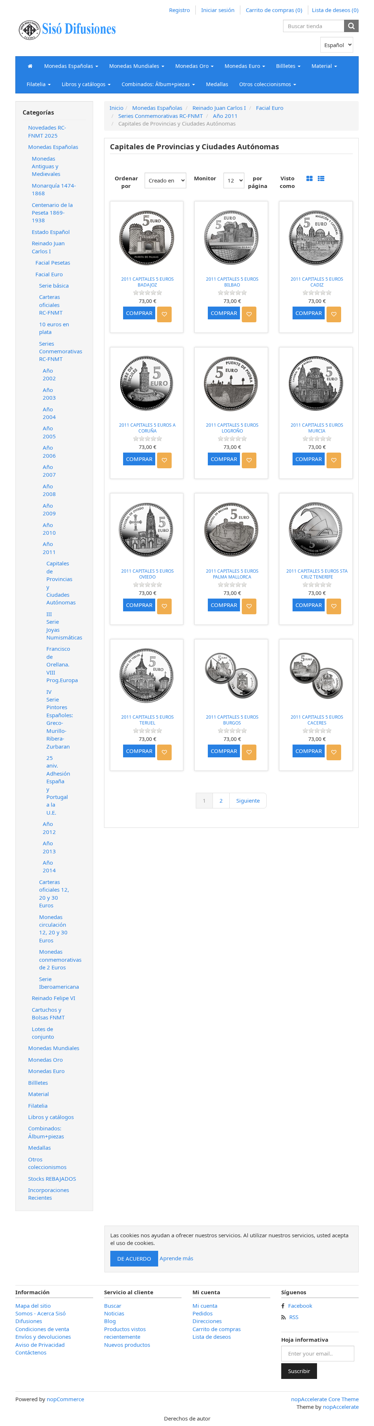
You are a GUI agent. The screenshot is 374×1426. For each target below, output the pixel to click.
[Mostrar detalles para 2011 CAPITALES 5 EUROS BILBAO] (231, 238)
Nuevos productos (127, 1344)
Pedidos (202, 1313)
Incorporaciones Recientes (48, 1193)
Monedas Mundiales (53, 1048)
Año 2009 (49, 509)
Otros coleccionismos (47, 1163)
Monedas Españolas (53, 146)
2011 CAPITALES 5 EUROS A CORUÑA (147, 428)
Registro (179, 10)
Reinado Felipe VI (53, 998)
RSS (293, 1317)
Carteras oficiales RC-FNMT (50, 304)
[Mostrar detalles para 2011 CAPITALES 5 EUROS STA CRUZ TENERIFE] (316, 530)
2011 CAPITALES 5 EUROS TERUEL (147, 720)
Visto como (287, 181)
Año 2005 (49, 431)
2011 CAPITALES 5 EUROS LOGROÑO (232, 428)
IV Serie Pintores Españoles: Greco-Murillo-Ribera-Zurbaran (57, 719)
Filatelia (37, 1105)
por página (257, 181)
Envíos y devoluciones (43, 1336)
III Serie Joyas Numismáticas (57, 625)
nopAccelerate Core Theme (325, 1399)
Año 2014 (49, 866)
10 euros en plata (54, 327)
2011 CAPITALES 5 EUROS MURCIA (317, 428)
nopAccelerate (341, 1406)
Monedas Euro (46, 1071)
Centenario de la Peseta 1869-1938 (52, 212)
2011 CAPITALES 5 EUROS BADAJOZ (147, 282)
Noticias (114, 1313)
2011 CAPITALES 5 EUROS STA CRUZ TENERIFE (317, 574)
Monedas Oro (45, 1059)
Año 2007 (49, 470)
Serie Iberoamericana (57, 982)
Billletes (38, 1082)
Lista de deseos (211, 1336)
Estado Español (51, 231)
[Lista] (321, 179)
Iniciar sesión (217, 10)
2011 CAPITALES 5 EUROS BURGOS (232, 720)
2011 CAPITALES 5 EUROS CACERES (317, 720)
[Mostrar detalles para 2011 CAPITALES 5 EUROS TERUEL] (147, 676)
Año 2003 (49, 393)
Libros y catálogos (51, 1117)
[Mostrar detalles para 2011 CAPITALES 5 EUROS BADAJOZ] (147, 238)
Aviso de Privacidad (40, 1344)
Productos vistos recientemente (125, 1332)
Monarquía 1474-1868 (54, 189)
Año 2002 (49, 374)
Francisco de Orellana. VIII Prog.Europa (57, 664)
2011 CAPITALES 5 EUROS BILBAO (232, 282)
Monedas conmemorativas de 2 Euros (57, 959)
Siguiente (248, 800)
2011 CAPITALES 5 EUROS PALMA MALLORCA (232, 574)
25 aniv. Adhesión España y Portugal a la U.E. (57, 785)
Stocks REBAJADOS (52, 1178)
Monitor (205, 178)
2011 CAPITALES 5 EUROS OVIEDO (147, 574)
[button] (71, 66)
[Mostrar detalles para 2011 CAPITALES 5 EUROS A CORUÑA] (147, 384)
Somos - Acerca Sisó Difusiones (40, 1317)
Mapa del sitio (33, 1305)
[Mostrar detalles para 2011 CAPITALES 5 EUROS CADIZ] (316, 238)
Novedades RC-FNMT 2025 (47, 131)
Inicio (116, 107)
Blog (110, 1321)
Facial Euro (49, 274)
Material (38, 1094)
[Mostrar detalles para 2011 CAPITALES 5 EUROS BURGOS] (231, 676)
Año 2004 (49, 412)
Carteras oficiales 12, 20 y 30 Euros (54, 893)
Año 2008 (49, 490)
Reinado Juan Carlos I (48, 246)
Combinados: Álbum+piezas (46, 1132)
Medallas (217, 84)
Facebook (300, 1305)
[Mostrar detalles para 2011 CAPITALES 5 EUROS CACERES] (316, 676)
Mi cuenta (204, 1305)
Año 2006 (49, 451)
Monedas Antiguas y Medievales (46, 166)
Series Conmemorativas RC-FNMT (57, 351)
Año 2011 (49, 547)
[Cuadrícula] (309, 179)
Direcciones (207, 1321)
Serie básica (54, 285)
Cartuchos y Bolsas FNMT (48, 1013)
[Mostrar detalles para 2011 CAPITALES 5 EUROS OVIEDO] (147, 530)
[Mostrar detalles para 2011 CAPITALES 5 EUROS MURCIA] (316, 384)
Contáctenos (30, 1352)
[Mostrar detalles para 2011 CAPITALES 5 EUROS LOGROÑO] (231, 384)
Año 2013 (49, 846)
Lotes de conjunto (43, 1032)
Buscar (112, 1305)
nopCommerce (65, 1399)
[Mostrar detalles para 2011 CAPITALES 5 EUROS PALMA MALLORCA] (231, 530)
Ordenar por (126, 181)
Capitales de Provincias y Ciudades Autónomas (57, 583)
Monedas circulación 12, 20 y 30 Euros (53, 928)
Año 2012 (49, 827)
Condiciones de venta (42, 1329)
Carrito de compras (216, 1329)
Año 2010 (49, 528)
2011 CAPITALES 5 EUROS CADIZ (317, 282)
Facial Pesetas (52, 262)
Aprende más (176, 1257)
